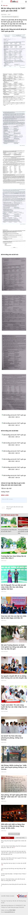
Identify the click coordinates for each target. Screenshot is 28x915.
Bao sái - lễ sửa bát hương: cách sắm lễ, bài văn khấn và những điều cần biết (13, 879)
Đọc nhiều (7, 837)
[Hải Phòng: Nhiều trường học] (14, 754)
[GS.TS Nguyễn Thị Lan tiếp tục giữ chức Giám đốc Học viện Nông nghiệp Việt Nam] (14, 574)
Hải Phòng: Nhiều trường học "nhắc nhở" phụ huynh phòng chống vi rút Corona (14, 767)
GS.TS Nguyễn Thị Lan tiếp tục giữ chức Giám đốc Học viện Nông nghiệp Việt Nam (13, 587)
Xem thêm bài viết (14, 833)
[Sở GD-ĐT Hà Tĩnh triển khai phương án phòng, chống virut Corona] (14, 724)
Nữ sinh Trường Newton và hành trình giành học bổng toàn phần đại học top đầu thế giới (13, 647)
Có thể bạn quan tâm (9, 515)
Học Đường (4, 651)
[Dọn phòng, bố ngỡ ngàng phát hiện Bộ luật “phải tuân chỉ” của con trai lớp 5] (14, 783)
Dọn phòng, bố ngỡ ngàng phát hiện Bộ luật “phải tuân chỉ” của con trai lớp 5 (14, 796)
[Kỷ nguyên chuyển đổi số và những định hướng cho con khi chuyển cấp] (14, 665)
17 (14, 847)
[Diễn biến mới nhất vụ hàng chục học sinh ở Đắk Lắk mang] (14, 813)
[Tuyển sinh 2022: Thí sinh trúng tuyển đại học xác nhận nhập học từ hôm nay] (14, 694)
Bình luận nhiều (20, 837)
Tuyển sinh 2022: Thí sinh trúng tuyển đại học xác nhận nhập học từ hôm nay (14, 707)
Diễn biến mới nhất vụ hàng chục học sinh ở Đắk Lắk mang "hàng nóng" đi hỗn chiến (13, 826)
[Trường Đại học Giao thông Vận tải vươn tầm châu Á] (9, 522)
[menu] (1, 1)
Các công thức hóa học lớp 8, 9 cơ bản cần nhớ (13, 863)
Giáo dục (5, 5)
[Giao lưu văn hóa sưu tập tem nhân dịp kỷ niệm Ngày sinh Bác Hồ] (14, 605)
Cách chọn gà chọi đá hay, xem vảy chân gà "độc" (13, 868)
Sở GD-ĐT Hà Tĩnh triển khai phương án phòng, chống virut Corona (12, 738)
